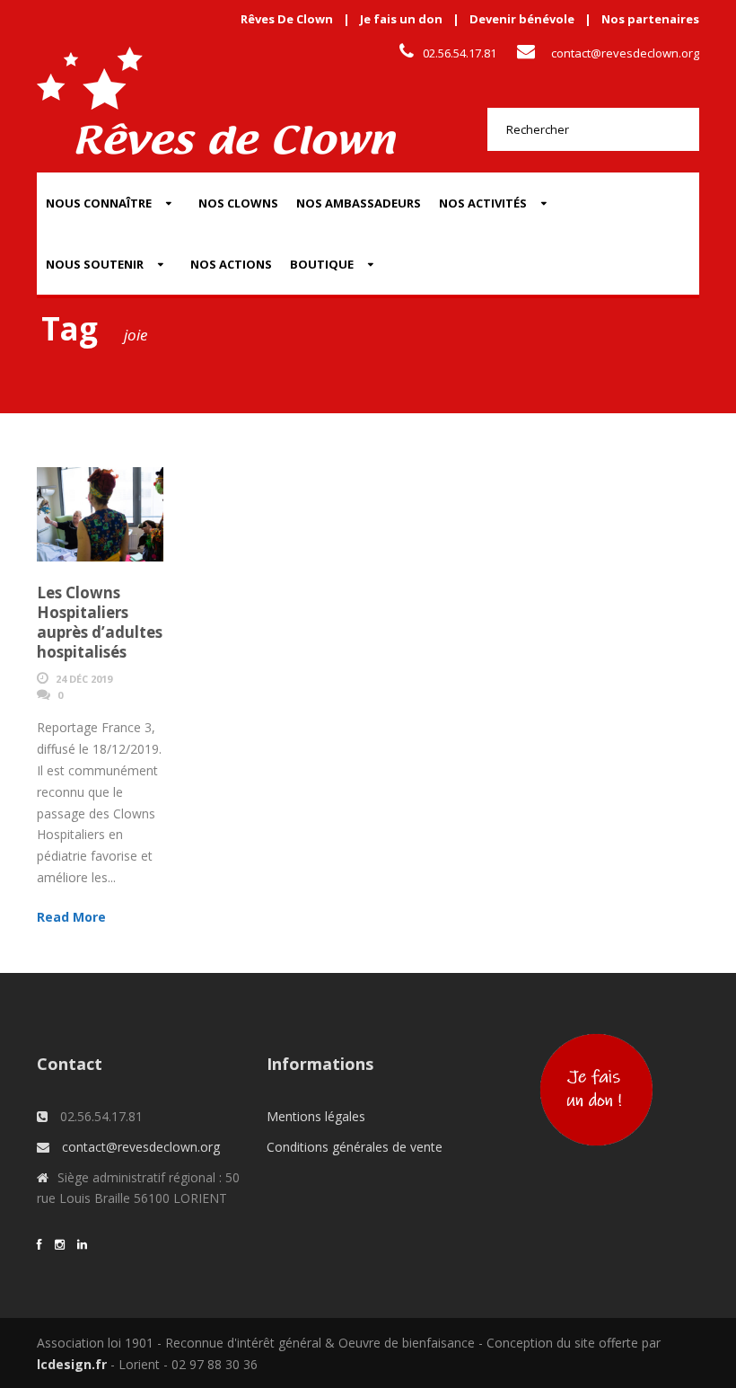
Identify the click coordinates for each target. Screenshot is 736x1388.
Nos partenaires (650, 19)
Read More (71, 916)
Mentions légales (316, 1116)
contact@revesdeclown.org (625, 53)
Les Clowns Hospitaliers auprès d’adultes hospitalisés (99, 622)
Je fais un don (401, 19)
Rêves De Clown (287, 19)
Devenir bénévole (521, 19)
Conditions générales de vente (354, 1146)
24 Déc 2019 (84, 678)
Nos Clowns (238, 203)
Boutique (322, 264)
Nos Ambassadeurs (358, 203)
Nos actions (231, 264)
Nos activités (483, 203)
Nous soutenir (95, 264)
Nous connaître (99, 203)
